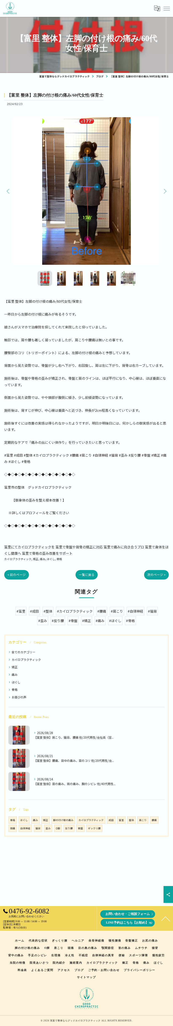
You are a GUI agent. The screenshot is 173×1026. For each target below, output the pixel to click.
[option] (86, 191)
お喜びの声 (19, 697)
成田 (111, 820)
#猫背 (152, 611)
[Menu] (166, 8)
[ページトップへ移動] (165, 918)
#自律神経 (135, 611)
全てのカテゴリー (23, 652)
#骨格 (130, 620)
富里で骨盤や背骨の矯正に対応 (79, 546)
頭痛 (12, 828)
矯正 (35, 559)
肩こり (143, 820)
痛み (42, 559)
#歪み (42, 620)
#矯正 (86, 620)
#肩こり (117, 611)
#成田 (34, 611)
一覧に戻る (87, 574)
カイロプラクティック (17, 559)
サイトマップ (86, 977)
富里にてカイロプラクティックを (29, 546)
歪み (48, 828)
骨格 (59, 559)
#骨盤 (73, 620)
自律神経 (25, 828)
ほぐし (51, 559)
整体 (131, 820)
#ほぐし (115, 620)
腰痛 (154, 820)
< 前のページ (16, 574)
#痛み (100, 620)
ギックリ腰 (94, 828)
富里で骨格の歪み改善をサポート (47, 553)
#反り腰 (58, 620)
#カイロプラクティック (75, 611)
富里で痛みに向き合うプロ (124, 546)
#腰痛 (101, 611)
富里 (121, 820)
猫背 (38, 828)
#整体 (47, 611)
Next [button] (164, 191)
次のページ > (156, 574)
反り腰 (69, 828)
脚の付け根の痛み (63, 820)
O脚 (58, 828)
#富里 (20, 611)
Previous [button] (8, 191)
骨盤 (80, 828)
